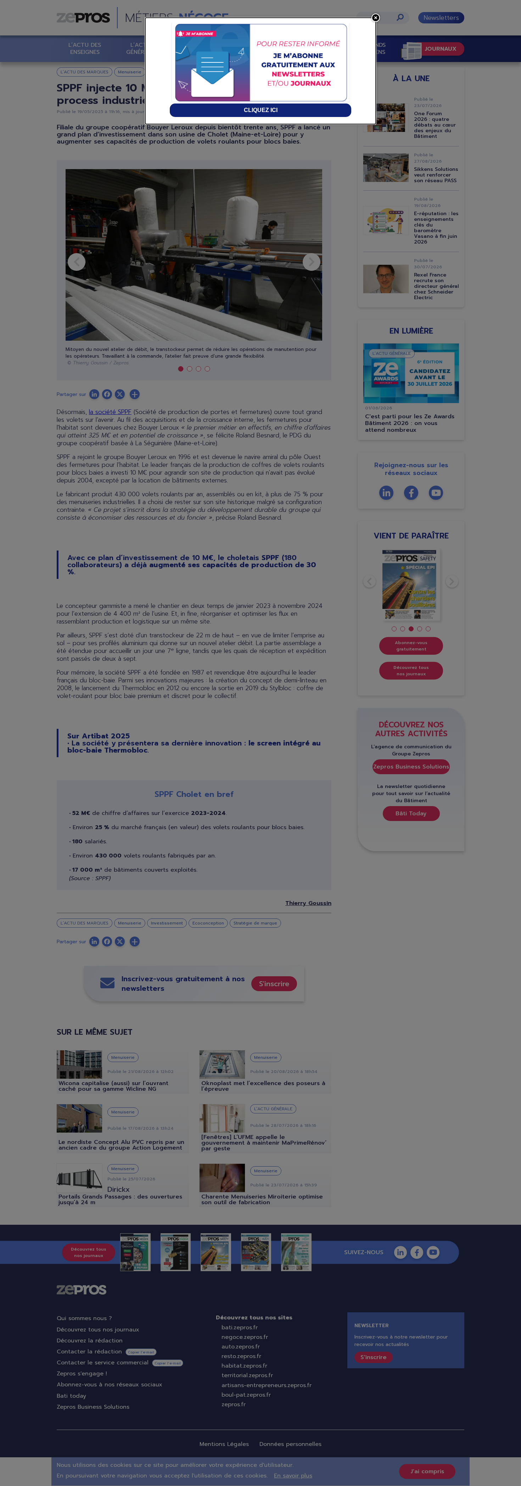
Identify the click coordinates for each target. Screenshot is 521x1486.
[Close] (375, 17)
